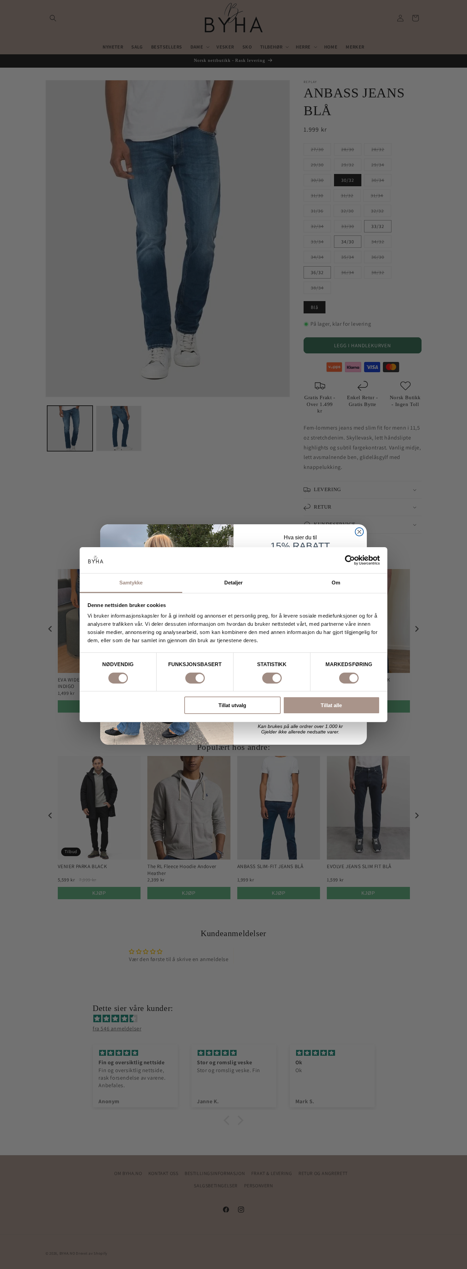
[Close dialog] (359, 532)
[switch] (195, 678)
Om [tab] (336, 582)
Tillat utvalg (232, 705)
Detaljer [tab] (233, 582)
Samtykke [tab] (131, 582)
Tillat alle (331, 705)
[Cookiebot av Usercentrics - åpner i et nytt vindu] (350, 560)
